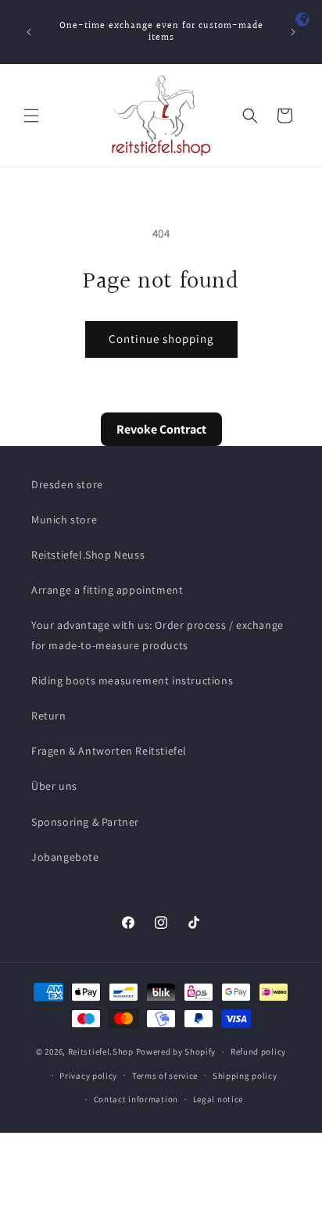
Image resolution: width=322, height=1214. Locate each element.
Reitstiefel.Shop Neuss (88, 555)
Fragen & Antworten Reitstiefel (109, 751)
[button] (31, 115)
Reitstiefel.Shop (101, 1051)
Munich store (64, 519)
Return (48, 716)
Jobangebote (65, 857)
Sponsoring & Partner (85, 822)
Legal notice (218, 1099)
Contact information (136, 1099)
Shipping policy (245, 1075)
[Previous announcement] (29, 32)
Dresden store (67, 484)
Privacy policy (88, 1075)
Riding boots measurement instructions (132, 680)
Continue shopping (161, 338)
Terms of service (165, 1075)
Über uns (54, 786)
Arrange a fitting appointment (107, 590)
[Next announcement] (293, 32)
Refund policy (258, 1051)
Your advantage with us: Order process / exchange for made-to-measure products (157, 635)
